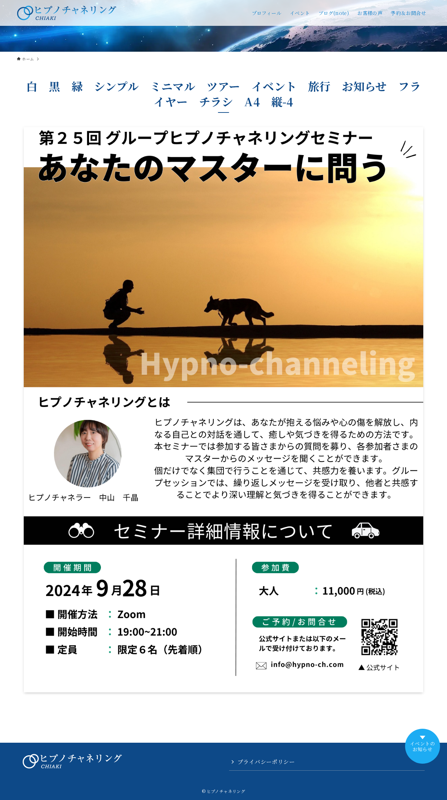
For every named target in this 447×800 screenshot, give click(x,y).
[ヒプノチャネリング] (67, 13)
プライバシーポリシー (266, 762)
